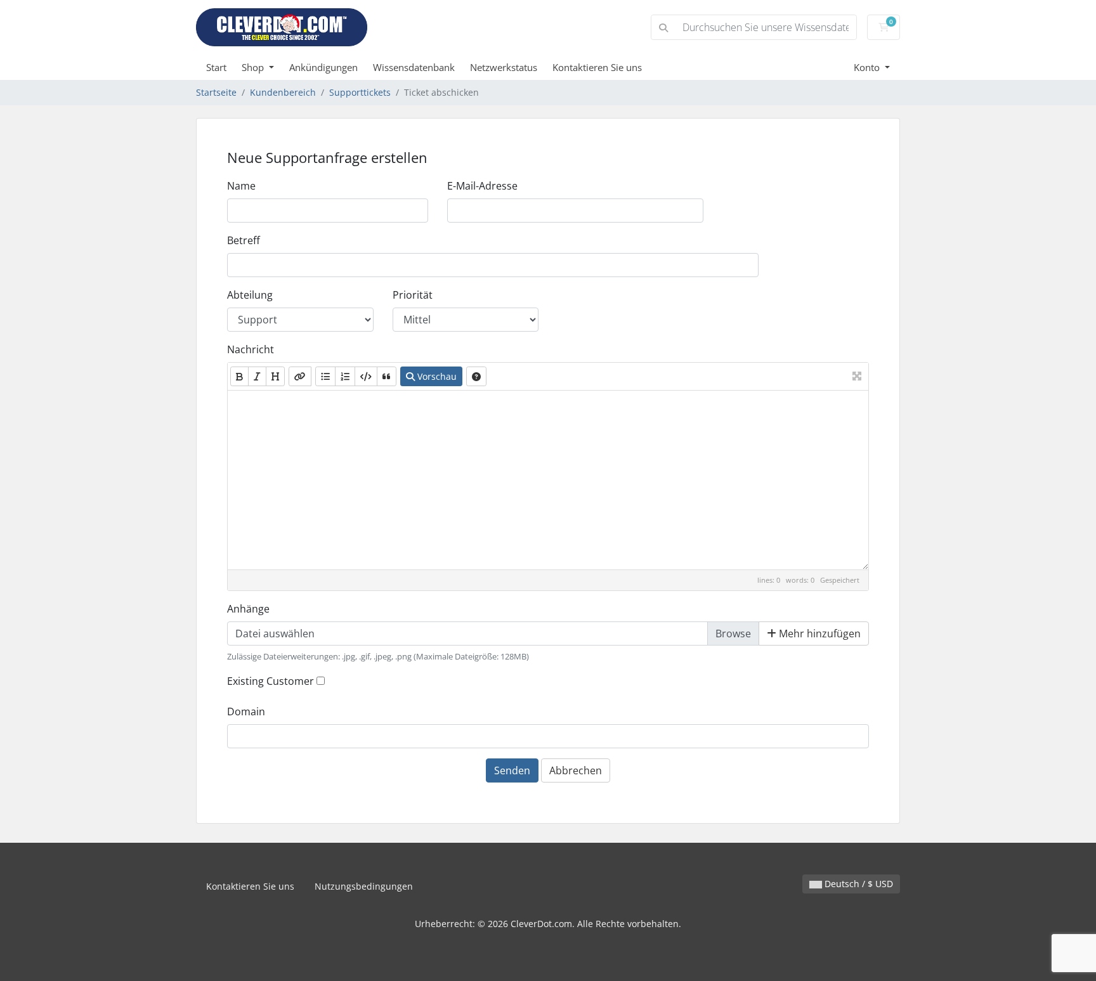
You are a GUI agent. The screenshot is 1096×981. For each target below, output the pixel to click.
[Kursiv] (257, 376)
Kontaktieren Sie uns (597, 67)
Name (241, 186)
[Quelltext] (366, 376)
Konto (868, 67)
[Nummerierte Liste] (345, 376)
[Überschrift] (275, 376)
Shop (254, 67)
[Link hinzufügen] (300, 376)
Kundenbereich (283, 92)
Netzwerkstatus (503, 67)
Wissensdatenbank (414, 67)
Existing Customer (270, 681)
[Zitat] (386, 376)
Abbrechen (575, 770)
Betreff (243, 240)
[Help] (476, 376)
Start (216, 67)
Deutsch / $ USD (857, 884)
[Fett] (239, 376)
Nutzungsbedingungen (364, 886)
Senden (512, 770)
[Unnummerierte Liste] (325, 376)
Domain (246, 711)
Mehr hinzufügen (818, 633)
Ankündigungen (323, 67)
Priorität (413, 295)
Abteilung (250, 295)
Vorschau (436, 376)
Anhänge (248, 609)
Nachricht (250, 349)
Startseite (216, 92)
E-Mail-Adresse (482, 186)
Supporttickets (360, 92)
